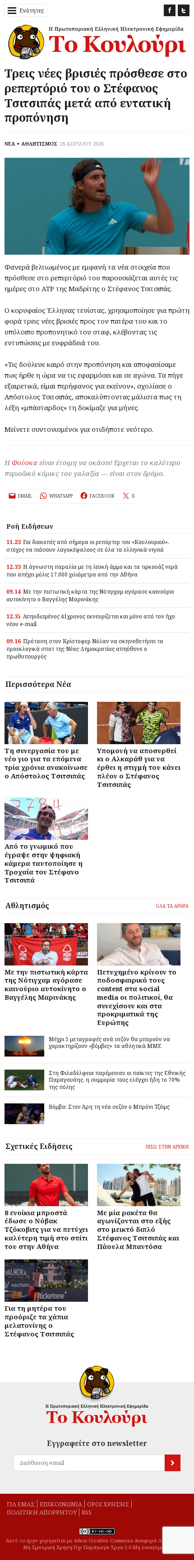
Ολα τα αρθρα (172, 906)
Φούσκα (24, 462)
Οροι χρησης (108, 1504)
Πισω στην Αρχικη (167, 1147)
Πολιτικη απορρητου (42, 1512)
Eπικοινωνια (61, 1504)
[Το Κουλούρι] (97, 1396)
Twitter (183, 10)
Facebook (170, 10)
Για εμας (21, 1504)
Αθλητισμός (27, 905)
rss (87, 1512)
